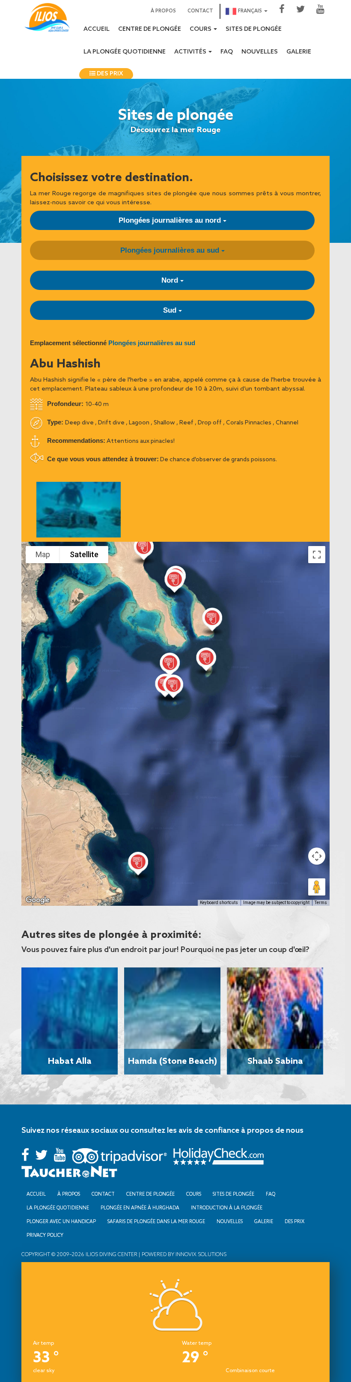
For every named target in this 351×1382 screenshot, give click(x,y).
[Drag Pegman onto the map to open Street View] (316, 886)
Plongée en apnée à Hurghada (140, 1208)
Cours (193, 1194)
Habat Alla (70, 1060)
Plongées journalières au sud (170, 250)
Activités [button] (191, 52)
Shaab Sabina (275, 1060)
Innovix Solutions (200, 1254)
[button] (169, 666)
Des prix (109, 74)
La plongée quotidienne (124, 52)
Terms (321, 902)
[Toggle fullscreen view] (316, 554)
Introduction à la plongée (226, 1208)
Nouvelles (259, 52)
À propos (163, 11)
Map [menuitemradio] (43, 554)
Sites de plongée (254, 29)
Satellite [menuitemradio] (84, 554)
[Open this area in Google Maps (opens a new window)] (38, 900)
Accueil (96, 29)
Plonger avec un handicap (61, 1221)
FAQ (226, 52)
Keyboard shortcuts (219, 902)
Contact (200, 11)
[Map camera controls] (316, 856)
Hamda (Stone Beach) (172, 1060)
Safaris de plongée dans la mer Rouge (156, 1221)
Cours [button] (201, 29)
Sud (170, 310)
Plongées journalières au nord (171, 220)
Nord (170, 280)
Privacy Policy (45, 1235)
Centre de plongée (149, 29)
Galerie (298, 52)
